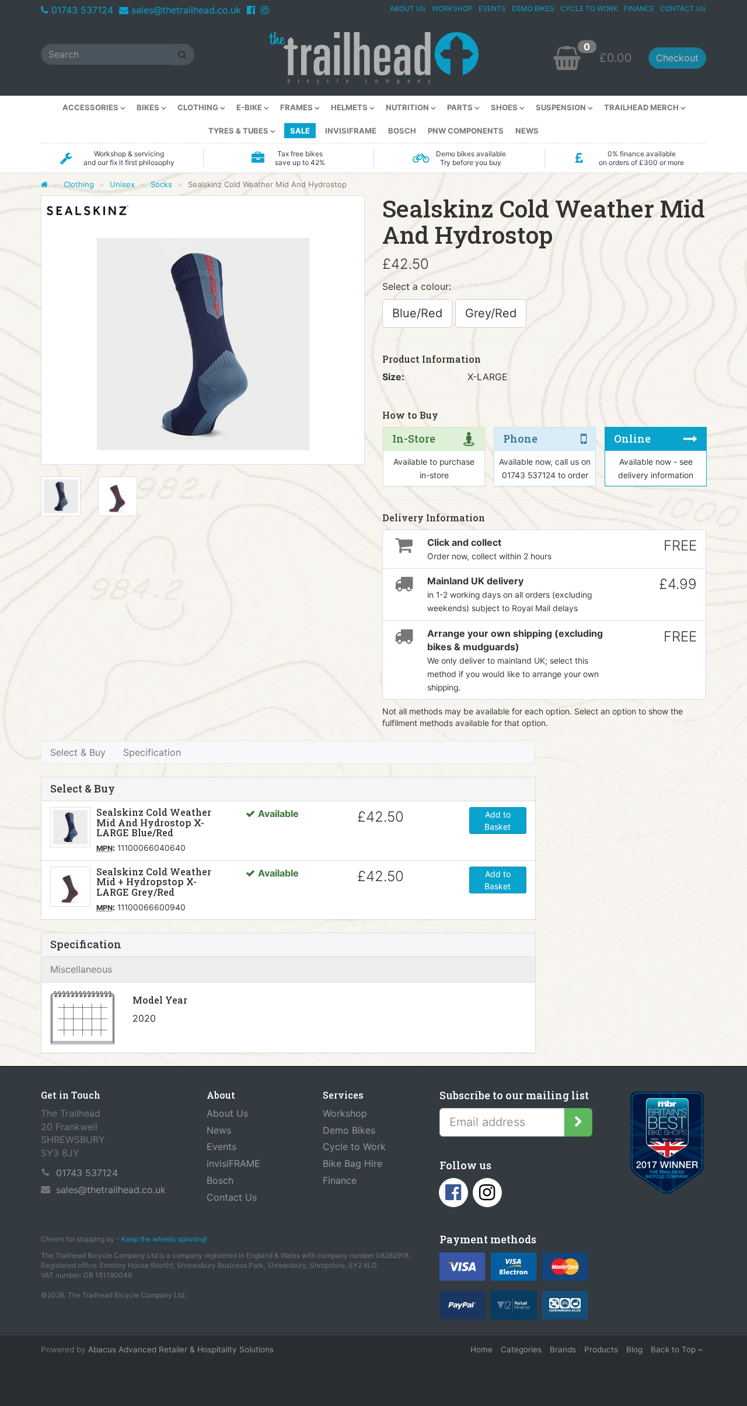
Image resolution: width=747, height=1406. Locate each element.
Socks (161, 184)
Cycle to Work (354, 1146)
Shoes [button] (505, 107)
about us (408, 8)
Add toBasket (497, 820)
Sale (300, 130)
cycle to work (589, 8)
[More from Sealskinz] (87, 210)
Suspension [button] (562, 107)
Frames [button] (297, 107)
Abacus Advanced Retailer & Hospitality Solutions (181, 1349)
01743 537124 (82, 10)
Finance (340, 1180)
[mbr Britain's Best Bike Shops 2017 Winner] (666, 1145)
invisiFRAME (350, 130)
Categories (521, 1349)
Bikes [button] (149, 107)
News (527, 130)
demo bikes (533, 8)
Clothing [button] (198, 107)
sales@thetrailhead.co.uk (186, 10)
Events (221, 1146)
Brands (563, 1349)
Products (601, 1349)
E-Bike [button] (250, 107)
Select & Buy (78, 752)
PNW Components (466, 130)
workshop (452, 8)
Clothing (79, 184)
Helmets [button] (350, 107)
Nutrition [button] (408, 107)
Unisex (122, 184)
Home (481, 1349)
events (492, 8)
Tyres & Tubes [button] (239, 130)
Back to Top (674, 1349)
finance (639, 8)
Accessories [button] (91, 107)
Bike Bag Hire (352, 1163)
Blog (634, 1349)
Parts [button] (460, 107)
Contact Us (232, 1197)
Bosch (402, 130)
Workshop (345, 1113)
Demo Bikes (349, 1130)
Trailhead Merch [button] (642, 107)
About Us (227, 1113)
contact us (683, 8)
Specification (152, 752)
